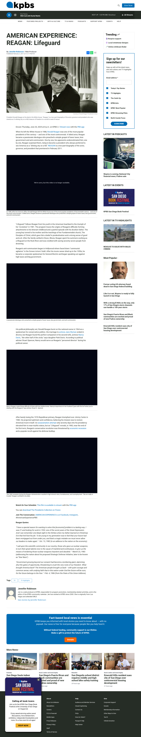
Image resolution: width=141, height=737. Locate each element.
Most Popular (110, 258)
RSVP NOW (23, 725)
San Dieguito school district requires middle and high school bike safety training (85, 678)
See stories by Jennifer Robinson (32, 600)
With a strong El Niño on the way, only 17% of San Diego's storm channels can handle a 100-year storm (119, 305)
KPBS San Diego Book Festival (116, 211)
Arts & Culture (53, 21)
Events (110, 21)
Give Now (128, 5)
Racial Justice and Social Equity (48, 672)
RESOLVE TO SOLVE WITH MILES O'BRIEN (117, 248)
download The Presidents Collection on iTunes (41, 510)
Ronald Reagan (53, 132)
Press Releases (51, 721)
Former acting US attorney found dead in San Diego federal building (118, 285)
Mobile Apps (50, 717)
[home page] (20, 5)
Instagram (73, 515)
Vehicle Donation (109, 721)
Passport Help (79, 721)
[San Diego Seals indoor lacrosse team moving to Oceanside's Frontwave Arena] (22, 661)
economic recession (78, 428)
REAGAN (51, 146)
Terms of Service (52, 732)
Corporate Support (110, 702)
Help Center (79, 724)
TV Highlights (25, 580)
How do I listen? (80, 717)
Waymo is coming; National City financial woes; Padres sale (117, 175)
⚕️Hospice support (113, 39)
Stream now (65, 127)
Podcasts (82, 21)
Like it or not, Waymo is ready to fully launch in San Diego (119, 294)
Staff (48, 728)
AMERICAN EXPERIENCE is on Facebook (52, 515)
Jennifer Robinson (16, 52)
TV (14, 580)
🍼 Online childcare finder (116, 47)
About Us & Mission (53, 702)
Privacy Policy (51, 724)
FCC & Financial (52, 713)
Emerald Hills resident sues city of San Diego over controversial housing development (118, 328)
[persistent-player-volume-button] (15, 15)
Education (74, 672)
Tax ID (106, 717)
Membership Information (112, 709)
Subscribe (119, 124)
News (20, 21)
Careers (49, 709)
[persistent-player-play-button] (9, 15)
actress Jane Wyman (67, 332)
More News (12, 650)
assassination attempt (47, 423)
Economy (9, 672)
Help (119, 21)
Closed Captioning (81, 706)
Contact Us (78, 709)
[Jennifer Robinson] (11, 593)
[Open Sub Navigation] (24, 21)
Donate (70, 639)
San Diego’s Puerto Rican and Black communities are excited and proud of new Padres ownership (118, 316)
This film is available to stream (49, 505)
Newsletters (50, 706)
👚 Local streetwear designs (117, 43)
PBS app (80, 127)
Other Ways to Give (110, 713)
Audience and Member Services (85, 702)
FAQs (77, 713)
